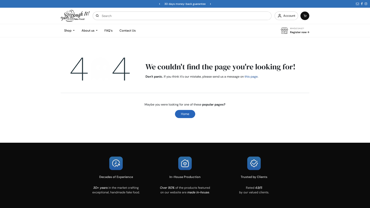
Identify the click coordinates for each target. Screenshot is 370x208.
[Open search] (97, 16)
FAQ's (108, 31)
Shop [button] (68, 31)
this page (251, 77)
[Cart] (304, 16)
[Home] (75, 15)
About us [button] (88, 31)
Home (185, 114)
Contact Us (127, 31)
